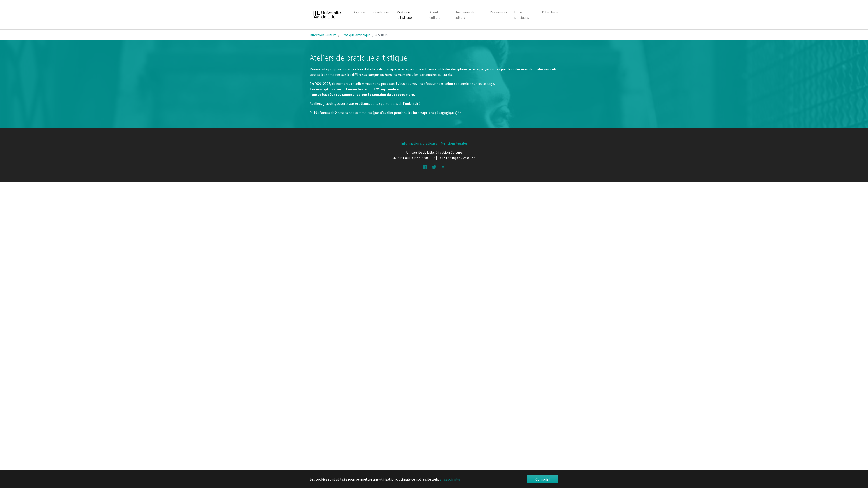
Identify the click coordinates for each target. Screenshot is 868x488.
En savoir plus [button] (450, 479)
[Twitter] (434, 166)
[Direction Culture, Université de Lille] (327, 14)
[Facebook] (425, 166)
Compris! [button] (542, 479)
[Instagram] (443, 166)
